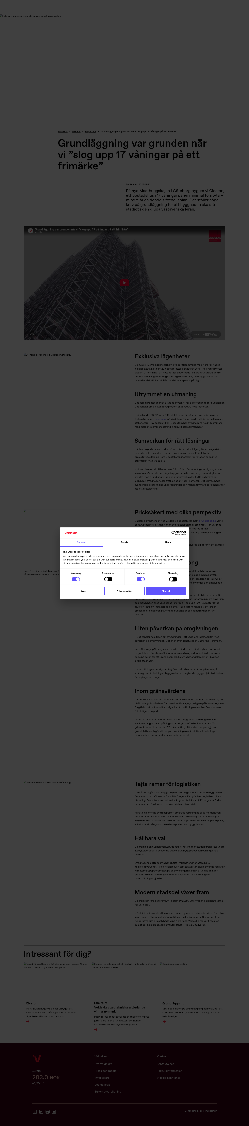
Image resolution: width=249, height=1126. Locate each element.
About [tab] (168, 542)
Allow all (166, 591)
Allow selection (124, 591)
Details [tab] (124, 542)
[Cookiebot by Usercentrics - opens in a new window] (173, 533)
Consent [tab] (81, 542)
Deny (83, 591)
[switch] (108, 579)
